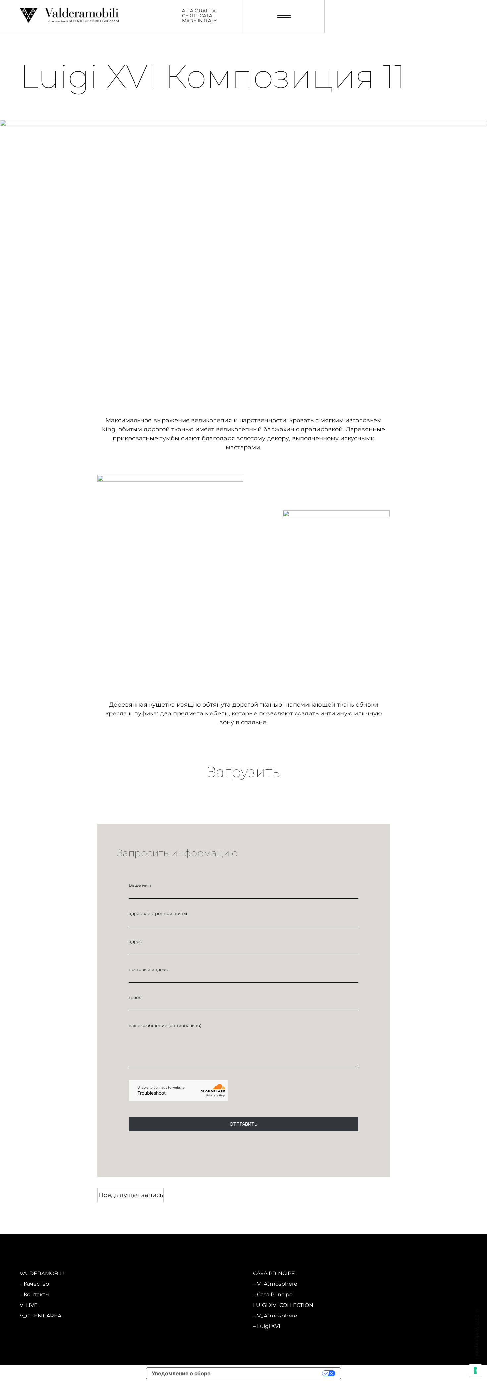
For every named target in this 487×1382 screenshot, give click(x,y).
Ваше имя (140, 885)
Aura (146, 1326)
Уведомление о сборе (181, 1373)
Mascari (150, 1294)
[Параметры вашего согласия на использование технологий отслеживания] (475, 1370)
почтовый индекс (148, 969)
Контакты (37, 1294)
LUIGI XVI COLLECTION (283, 1305)
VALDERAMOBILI (42, 1273)
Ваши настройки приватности (270, 1373)
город (135, 997)
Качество (36, 1284)
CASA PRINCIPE (274, 1273)
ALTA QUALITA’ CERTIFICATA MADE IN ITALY (199, 15)
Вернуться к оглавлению (243, 1194)
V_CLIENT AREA (40, 1316)
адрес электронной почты (158, 913)
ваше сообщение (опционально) (165, 1025)
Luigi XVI (268, 1326)
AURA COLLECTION (162, 1305)
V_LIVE (29, 1305)
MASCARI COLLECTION (166, 1273)
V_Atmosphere (160, 1284)
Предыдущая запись (130, 1195)
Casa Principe (275, 1294)
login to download (243, 815)
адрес (135, 941)
